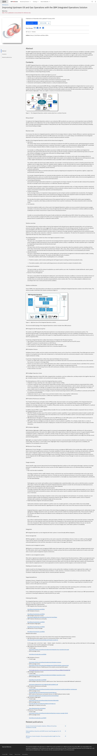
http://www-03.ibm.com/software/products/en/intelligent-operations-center (47, 675)
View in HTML (30, 23)
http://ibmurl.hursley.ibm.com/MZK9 (37, 718)
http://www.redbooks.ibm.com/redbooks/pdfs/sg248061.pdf (43, 684)
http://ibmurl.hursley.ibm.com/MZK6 (37, 654)
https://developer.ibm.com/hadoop (37, 708)
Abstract (4, 51)
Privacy (11, 754)
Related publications (7, 57)
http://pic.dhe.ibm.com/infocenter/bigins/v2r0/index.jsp (42, 703)
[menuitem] (25, 1)
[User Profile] (95, 1)
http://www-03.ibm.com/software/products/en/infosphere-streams (45, 662)
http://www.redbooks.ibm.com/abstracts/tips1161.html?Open (42, 617)
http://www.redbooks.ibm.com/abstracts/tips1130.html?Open (44, 695)
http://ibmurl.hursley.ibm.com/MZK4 (36, 626)
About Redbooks (44, 1)
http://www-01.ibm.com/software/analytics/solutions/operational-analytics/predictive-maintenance (53, 689)
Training (35, 1)
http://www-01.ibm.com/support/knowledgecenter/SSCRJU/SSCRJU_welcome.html (49, 665)
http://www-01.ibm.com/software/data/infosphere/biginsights (44, 700)
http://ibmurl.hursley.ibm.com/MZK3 (36, 622)
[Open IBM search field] (92, 1)
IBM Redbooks (5, 4)
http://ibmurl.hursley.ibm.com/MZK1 (36, 609)
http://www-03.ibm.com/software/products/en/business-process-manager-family (48, 713)
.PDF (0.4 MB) (43, 23)
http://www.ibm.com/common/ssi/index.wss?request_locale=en (42, 640)
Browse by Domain (24, 1)
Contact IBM (4, 754)
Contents (4, 54)
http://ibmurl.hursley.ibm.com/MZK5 (36, 631)
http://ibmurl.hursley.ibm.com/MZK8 (37, 679)
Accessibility (25, 754)
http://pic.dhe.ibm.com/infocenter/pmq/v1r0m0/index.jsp (42, 692)
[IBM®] (4, 1)
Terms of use (17, 754)
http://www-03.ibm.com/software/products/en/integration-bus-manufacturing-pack (49, 649)
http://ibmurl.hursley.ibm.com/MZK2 (36, 614)
